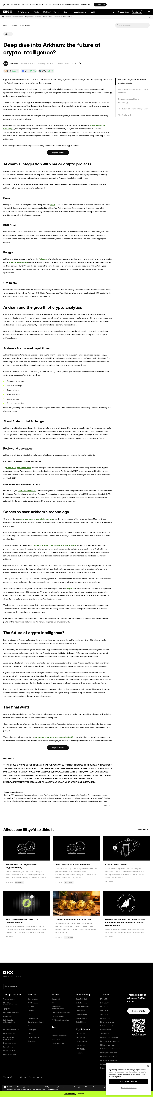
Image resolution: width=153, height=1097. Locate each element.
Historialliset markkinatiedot (58, 1008)
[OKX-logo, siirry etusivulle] (8, 12)
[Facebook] (29, 1077)
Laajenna (106, 805)
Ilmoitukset (56, 1039)
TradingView (32, 1030)
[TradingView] (34, 1077)
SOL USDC (104, 1010)
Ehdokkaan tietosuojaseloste (10, 1004)
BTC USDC (104, 999)
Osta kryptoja (23, 12)
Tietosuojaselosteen (11, 1026)
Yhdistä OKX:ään (58, 1043)
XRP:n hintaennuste (107, 1045)
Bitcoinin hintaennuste (109, 1037)
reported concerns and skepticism (36, 519)
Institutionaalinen (79, 12)
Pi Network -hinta (107, 1026)
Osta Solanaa (81, 1014)
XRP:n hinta (104, 1033)
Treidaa (56, 12)
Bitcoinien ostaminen (108, 1056)
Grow (66, 12)
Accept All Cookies (128, 1082)
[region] (128, 1079)
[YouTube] (38, 1077)
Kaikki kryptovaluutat (36, 1022)
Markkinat (47, 12)
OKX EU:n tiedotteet (11, 1030)
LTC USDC (104, 1007)
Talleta (36, 12)
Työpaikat (7, 1009)
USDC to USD (81, 1041)
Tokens (15, 25)
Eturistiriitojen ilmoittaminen (8, 1038)
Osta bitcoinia (81, 1003)
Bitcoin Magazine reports (18, 468)
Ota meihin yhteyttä (11, 1012)
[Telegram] (25, 1077)
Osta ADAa (80, 1010)
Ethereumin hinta (107, 1022)
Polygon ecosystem (18, 262)
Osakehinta (32, 1041)
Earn (29, 1014)
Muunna (31, 1007)
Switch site (100, 5)
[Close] (148, 1066)
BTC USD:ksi (80, 1034)
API (53, 1003)
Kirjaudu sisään (123, 12)
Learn (5, 25)
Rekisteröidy (137, 12)
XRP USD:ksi (80, 1049)
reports (71, 588)
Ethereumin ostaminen (109, 1060)
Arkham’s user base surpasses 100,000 (54, 737)
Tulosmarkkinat (34, 1037)
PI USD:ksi (80, 1053)
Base (52, 204)
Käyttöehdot (8, 1016)
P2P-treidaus (33, 1003)
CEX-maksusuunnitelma (61, 1012)
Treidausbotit (33, 1018)
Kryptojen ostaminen (108, 1053)
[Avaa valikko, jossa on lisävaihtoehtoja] (149, 12)
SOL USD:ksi (80, 1045)
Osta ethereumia (82, 1007)
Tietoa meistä (8, 999)
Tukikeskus (56, 1032)
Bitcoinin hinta (106, 1018)
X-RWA (30, 1033)
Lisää (93, 12)
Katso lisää (142, 829)
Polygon (43, 259)
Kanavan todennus (59, 1036)
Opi (29, 1026)
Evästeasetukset (9, 1054)
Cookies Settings (129, 1088)
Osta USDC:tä (81, 999)
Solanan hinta (105, 1030)
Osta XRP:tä (80, 1022)
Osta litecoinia (81, 1018)
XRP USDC (104, 1014)
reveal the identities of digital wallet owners (54, 545)
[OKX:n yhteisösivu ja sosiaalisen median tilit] (42, 1077)
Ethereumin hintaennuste (110, 1041)
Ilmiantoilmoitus (9, 1043)
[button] (113, 12)
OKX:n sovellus (9, 1051)
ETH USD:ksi (80, 1038)
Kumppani (56, 999)
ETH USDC (104, 1003)
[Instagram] (21, 1077)
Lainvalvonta (8, 1047)
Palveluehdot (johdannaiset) (9, 1021)
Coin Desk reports (27, 490)
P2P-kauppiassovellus (60, 1020)
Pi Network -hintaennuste (110, 1049)
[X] (17, 1077)
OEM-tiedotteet (9, 1033)
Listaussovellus (57, 1016)
